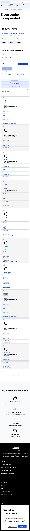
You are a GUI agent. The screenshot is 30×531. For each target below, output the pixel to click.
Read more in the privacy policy (15, 522)
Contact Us (6, 111)
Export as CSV (16, 83)
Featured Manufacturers (6, 494)
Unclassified (6, 149)
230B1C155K (6, 159)
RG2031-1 (5, 298)
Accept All (22, 526)
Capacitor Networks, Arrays (10, 123)
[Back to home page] (1, 9)
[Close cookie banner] (25, 507)
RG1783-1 (5, 217)
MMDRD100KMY (7, 272)
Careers (2, 488)
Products (6, 9)
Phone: (6, 470)
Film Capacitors (7, 178)
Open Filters (22, 64)
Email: (8, 473)
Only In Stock (9, 57)
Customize (12, 526)
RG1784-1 (5, 188)
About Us (3, 485)
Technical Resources (5, 497)
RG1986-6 (6, 105)
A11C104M (5, 327)
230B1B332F (6, 134)
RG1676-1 (5, 246)
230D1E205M (6, 352)
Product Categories (5, 491)
